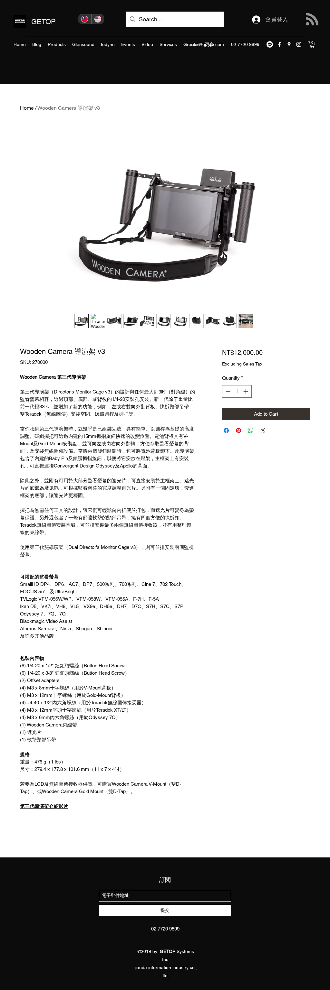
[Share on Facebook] (226, 430)
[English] (97, 19)
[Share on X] (263, 430)
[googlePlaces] (289, 44)
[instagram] (299, 44)
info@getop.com (207, 44)
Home (27, 108)
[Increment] (246, 391)
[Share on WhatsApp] (251, 430)
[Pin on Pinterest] (238, 430)
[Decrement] (227, 391)
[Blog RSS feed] (312, 19)
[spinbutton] (236, 391)
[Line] (270, 44)
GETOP (43, 22)
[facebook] (279, 44)
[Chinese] (84, 19)
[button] (312, 44)
